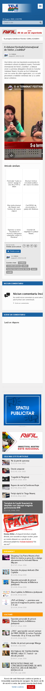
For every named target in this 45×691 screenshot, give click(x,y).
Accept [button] (31, 687)
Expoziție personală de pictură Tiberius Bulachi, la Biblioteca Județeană (23, 621)
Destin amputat (17, 469)
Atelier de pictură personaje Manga (26, 643)
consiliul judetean (13, 266)
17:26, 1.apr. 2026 (18, 673)
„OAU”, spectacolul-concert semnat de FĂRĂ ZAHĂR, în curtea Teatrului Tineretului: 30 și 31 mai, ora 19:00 (26, 633)
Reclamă (22, 426)
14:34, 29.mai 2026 (18, 607)
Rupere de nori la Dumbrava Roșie (25, 485)
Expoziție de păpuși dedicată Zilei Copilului (25, 571)
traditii (9, 272)
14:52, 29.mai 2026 (18, 575)
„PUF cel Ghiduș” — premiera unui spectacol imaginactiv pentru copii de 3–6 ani (26, 602)
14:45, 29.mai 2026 (18, 638)
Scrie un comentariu (21, 303)
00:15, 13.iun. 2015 (19, 480)
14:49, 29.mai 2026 (18, 587)
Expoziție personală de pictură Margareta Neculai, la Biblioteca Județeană (24, 582)
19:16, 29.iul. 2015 (18, 496)
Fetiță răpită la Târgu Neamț (23, 493)
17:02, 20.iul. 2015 (18, 488)
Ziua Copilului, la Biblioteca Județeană (26, 592)
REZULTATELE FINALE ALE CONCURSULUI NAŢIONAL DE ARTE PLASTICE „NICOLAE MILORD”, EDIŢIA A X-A (26, 666)
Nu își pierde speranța (20, 460)
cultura (24, 266)
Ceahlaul (22, 263)
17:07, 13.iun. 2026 (19, 565)
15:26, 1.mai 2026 (18, 646)
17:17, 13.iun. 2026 (19, 626)
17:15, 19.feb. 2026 (12, 510)
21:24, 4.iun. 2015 (18, 463)
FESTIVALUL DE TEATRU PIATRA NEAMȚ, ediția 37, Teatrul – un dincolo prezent (24, 653)
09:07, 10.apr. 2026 (19, 658)
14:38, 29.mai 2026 (18, 595)
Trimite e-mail (13, 251)
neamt (34, 269)
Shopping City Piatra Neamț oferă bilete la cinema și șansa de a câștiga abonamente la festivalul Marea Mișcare (26, 559)
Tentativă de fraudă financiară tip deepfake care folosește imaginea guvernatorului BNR (18, 505)
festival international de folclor (18, 269)
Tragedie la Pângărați (20, 477)
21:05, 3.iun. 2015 (18, 471)
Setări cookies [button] (18, 687)
